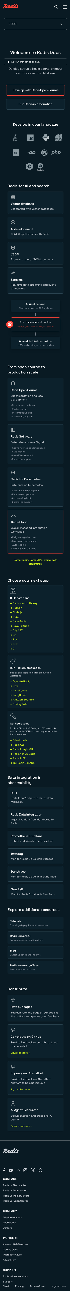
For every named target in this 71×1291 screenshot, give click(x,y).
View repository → (20, 1052)
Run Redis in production (35, 104)
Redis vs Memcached (15, 1190)
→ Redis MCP (18, 758)
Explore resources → (21, 1126)
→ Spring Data (18, 704)
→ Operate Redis (20, 681)
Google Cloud (10, 1249)
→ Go (13, 635)
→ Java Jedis (18, 621)
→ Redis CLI (17, 744)
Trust (6, 1286)
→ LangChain (18, 695)
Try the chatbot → (20, 1089)
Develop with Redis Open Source (35, 90)
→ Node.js (16, 612)
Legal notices (58, 1286)
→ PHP (13, 644)
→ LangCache (18, 690)
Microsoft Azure (12, 1254)
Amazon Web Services (15, 1244)
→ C (12, 648)
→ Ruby (15, 616)
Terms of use (37, 1286)
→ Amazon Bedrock (22, 699)
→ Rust (14, 639)
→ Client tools (18, 740)
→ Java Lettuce (19, 626)
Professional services (15, 1276)
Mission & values (12, 1217)
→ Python (16, 607)
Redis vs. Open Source (16, 1200)
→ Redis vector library (23, 603)
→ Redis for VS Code (22, 753)
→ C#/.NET (16, 630)
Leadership (9, 1222)
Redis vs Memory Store (16, 1195)
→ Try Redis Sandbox (23, 763)
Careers (7, 1227)
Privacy (19, 1286)
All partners (9, 1260)
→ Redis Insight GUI (21, 749)
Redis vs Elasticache (14, 1185)
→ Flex (14, 686)
